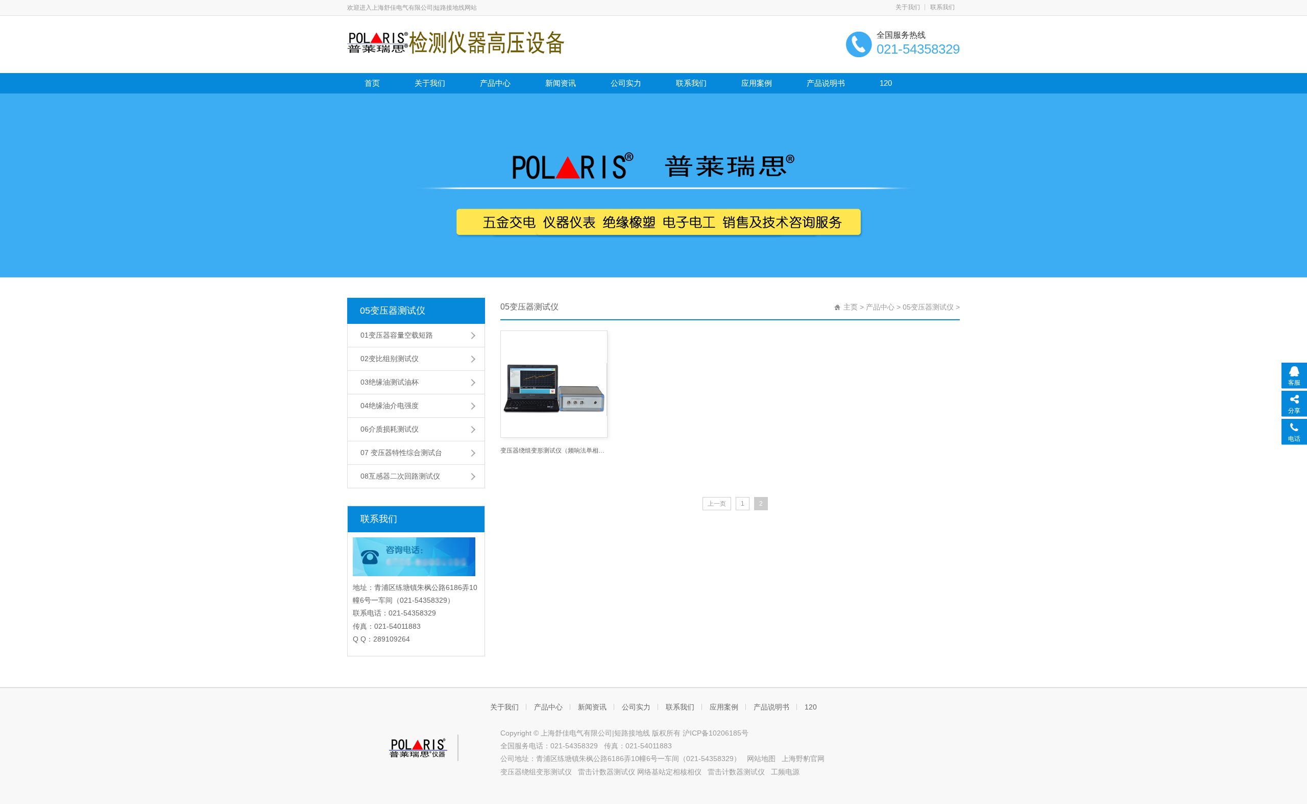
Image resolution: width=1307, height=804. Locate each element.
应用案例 (756, 83)
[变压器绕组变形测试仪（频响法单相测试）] (554, 384)
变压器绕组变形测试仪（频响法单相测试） (554, 450)
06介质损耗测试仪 (389, 429)
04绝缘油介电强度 (389, 405)
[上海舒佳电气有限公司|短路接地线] (455, 42)
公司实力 (626, 83)
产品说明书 (826, 83)
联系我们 (942, 7)
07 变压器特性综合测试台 (401, 452)
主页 (850, 307)
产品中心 (495, 83)
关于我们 (907, 7)
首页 (372, 83)
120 (886, 83)
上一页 (717, 503)
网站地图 (761, 758)
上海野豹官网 (803, 758)
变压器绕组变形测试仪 (536, 772)
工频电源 (785, 772)
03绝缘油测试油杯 (389, 382)
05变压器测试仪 (392, 310)
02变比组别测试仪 (389, 358)
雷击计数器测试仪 (606, 772)
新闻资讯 (560, 83)
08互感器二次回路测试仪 (400, 476)
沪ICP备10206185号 (715, 733)
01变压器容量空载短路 (396, 335)
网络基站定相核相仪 (669, 772)
